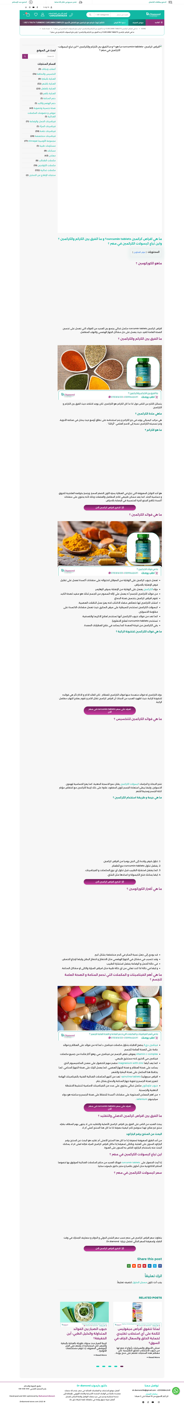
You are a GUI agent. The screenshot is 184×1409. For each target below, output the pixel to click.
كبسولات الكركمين (129, 784)
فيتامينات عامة (48, 131)
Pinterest (144, 1266)
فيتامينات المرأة (47, 126)
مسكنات (51, 150)
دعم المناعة (49, 98)
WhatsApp (129, 1266)
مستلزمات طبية (47, 146)
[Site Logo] (154, 14)
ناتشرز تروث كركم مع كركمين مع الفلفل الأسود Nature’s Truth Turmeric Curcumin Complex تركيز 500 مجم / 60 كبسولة (64, 22)
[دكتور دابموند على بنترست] (143, 1402)
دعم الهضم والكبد (47, 103)
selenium (141, 1099)
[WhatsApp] (26, 7)
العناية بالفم (49, 93)
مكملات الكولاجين (47, 165)
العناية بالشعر (49, 83)
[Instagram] (29, 7)
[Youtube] (33, 7)
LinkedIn (149, 1266)
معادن (52, 155)
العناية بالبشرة (48, 79)
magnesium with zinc (130, 1063)
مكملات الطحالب (47, 160)
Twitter (155, 1266)
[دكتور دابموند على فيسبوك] (148, 1402)
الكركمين (148, 589)
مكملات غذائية (48, 170)
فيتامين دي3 (151, 1045)
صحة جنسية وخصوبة (45, 108)
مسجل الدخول (139, 1282)
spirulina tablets (131, 1076)
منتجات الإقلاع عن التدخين (42, 175)
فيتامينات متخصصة (45, 136)
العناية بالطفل (48, 88)
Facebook (160, 1266)
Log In (46, 7)
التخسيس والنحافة (46, 74)
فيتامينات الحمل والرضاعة (43, 121)
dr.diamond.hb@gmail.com (144, 1390)
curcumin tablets (130, 1162)
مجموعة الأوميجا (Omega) (42, 141)
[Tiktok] (22, 7)
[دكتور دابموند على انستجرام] (158, 1402)
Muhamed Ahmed (47, 1396)
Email (139, 1266)
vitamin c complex (147, 1054)
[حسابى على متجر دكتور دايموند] (43, 14)
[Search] (90, 14)
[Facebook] (37, 7)
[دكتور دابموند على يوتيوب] (152, 1402)
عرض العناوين (139, 252)
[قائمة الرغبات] (35, 14)
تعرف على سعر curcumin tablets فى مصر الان (110, 710)
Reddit (134, 1266)
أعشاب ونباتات (49, 69)
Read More (154, 1355)
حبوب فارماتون (149, 1085)
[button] (122, 1366)
